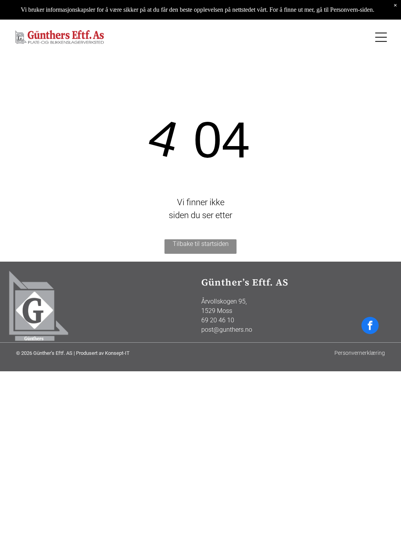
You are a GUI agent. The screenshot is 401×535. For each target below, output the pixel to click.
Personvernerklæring (359, 353)
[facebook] (370, 326)
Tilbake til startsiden (201, 244)
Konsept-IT (117, 353)
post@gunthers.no (226, 329)
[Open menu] (381, 37)
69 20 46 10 (217, 320)
